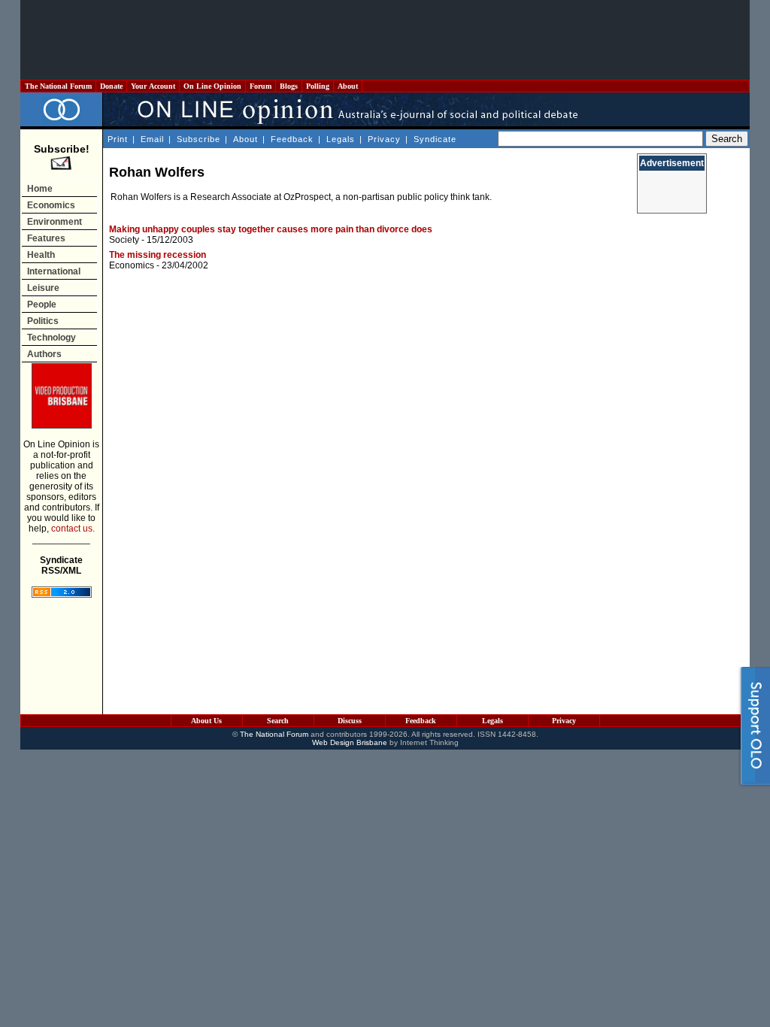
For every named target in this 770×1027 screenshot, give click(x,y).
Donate (111, 86)
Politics (43, 321)
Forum (260, 86)
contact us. (73, 528)
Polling (318, 86)
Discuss (350, 720)
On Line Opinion (212, 86)
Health (41, 255)
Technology (51, 337)
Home (40, 188)
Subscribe (198, 139)
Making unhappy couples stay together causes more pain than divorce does (270, 229)
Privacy (384, 139)
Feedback (292, 139)
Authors (44, 354)
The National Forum (58, 86)
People (41, 304)
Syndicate (435, 139)
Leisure (43, 288)
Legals (340, 139)
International (53, 271)
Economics (51, 205)
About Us (206, 720)
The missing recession (157, 255)
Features (46, 238)
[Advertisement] (385, 40)
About (347, 86)
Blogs (288, 86)
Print (118, 139)
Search (278, 720)
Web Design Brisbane (349, 742)
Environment (54, 222)
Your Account (153, 86)
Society (124, 240)
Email (152, 139)
